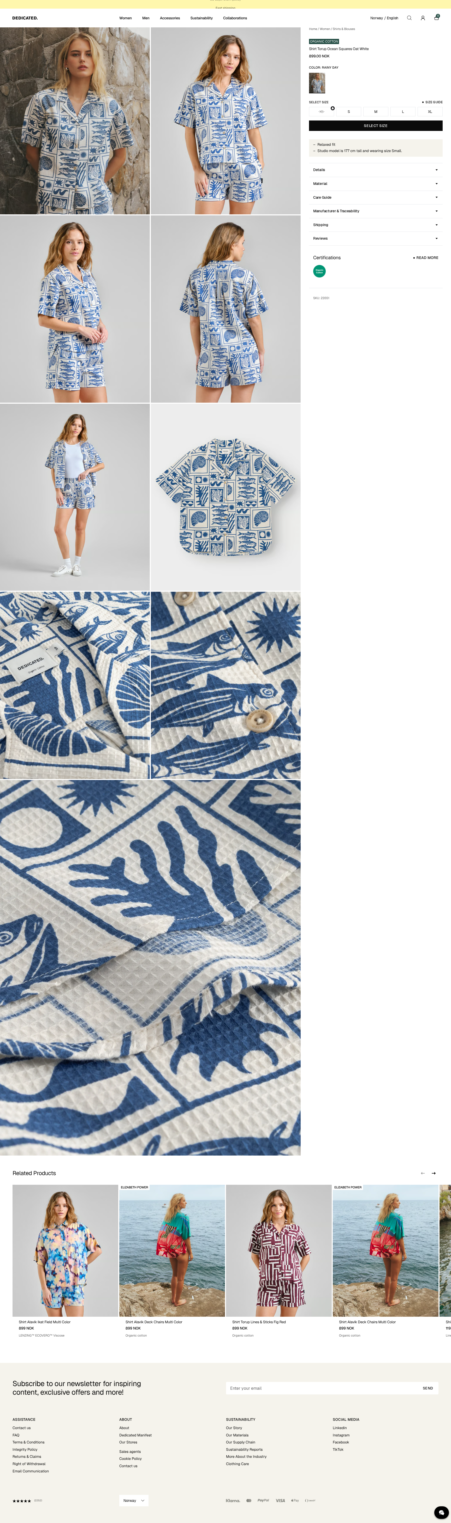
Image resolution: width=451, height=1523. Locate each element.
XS (321, 111)
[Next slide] (433, 1173)
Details (319, 169)
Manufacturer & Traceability (336, 211)
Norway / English (384, 18)
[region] (225, 1261)
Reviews (320, 238)
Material (320, 183)
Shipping (320, 224)
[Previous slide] (423, 1173)
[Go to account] (423, 18)
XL (430, 111)
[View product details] (65, 1327)
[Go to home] (65, 18)
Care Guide (322, 197)
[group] (65, 1261)
